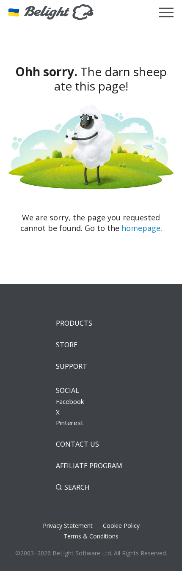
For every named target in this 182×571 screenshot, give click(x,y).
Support (71, 366)
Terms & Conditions (91, 536)
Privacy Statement (68, 526)
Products (74, 323)
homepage (140, 228)
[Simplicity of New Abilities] (51, 12)
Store (66, 344)
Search (77, 487)
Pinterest (69, 422)
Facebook (70, 401)
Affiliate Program (89, 465)
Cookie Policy (121, 526)
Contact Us (77, 444)
